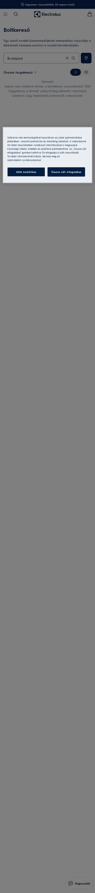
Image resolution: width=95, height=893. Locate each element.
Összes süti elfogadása (66, 172)
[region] (47, 155)
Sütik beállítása (26, 172)
